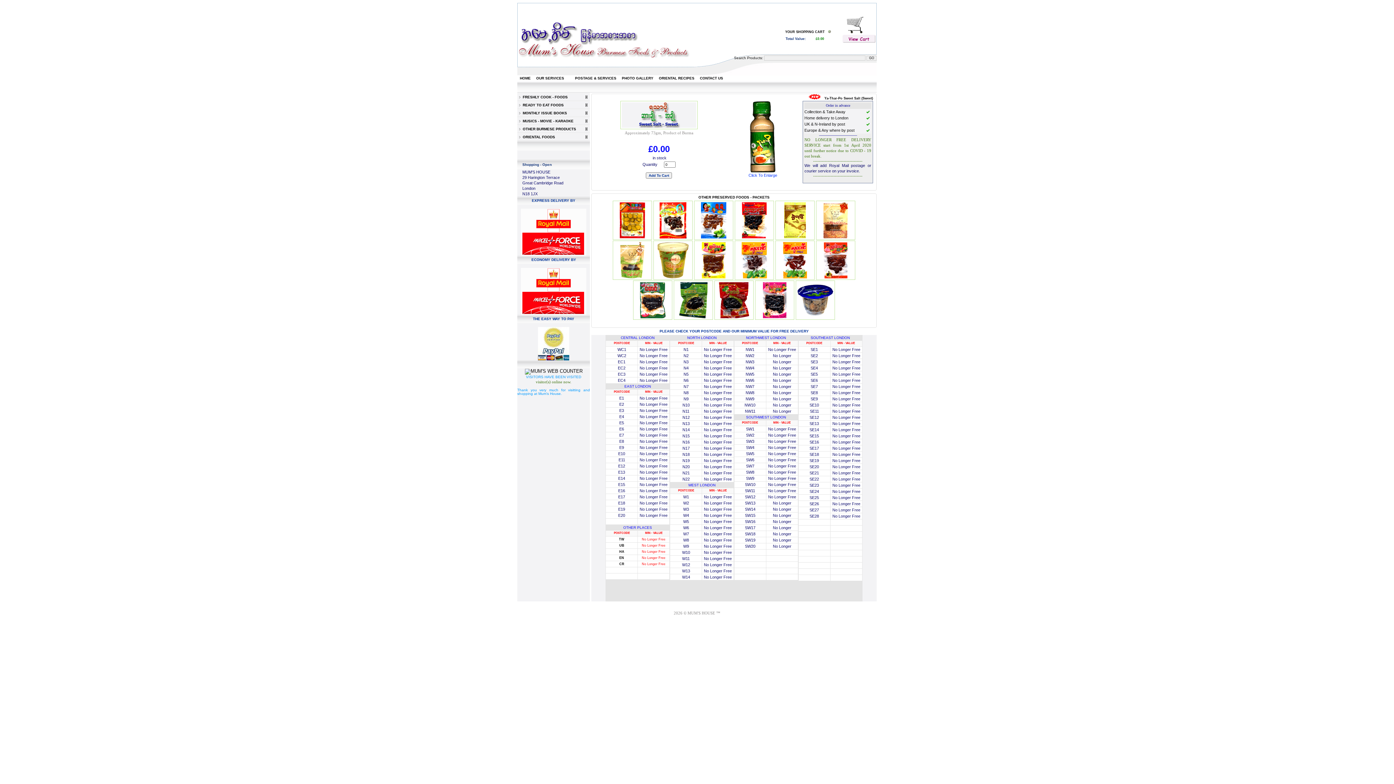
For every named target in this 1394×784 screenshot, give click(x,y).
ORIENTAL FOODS (538, 137)
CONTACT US (711, 78)
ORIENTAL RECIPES (676, 78)
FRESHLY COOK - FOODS (544, 97)
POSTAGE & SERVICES (595, 78)
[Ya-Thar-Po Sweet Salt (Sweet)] (762, 172)
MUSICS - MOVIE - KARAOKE (547, 121)
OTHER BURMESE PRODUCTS (548, 129)
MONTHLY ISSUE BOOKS (544, 113)
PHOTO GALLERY (637, 78)
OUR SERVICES (550, 78)
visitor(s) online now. (553, 382)
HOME (525, 78)
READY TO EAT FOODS (542, 105)
